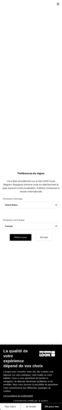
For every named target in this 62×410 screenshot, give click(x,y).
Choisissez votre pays (12, 199)
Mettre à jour (20, 237)
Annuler (44, 237)
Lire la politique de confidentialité (18, 396)
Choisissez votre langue (13, 220)
